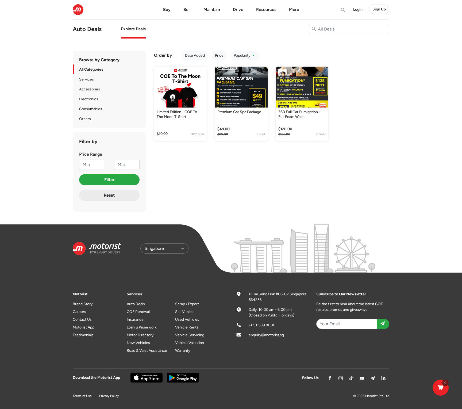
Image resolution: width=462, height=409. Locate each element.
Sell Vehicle (185, 311)
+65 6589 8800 (262, 325)
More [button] (294, 9)
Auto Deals (136, 304)
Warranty (182, 350)
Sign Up (379, 9)
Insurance (135, 319)
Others (85, 119)
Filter (109, 179)
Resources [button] (266, 9)
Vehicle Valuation (189, 343)
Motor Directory (140, 335)
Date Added (195, 55)
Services (86, 79)
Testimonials (83, 335)
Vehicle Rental (187, 327)
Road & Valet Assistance (147, 350)
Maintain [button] (211, 9)
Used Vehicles (187, 319)
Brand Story (83, 304)
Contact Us (82, 319)
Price (219, 55)
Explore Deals (133, 28)
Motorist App (83, 327)
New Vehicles (138, 343)
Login (358, 9)
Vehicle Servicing (189, 335)
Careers (79, 311)
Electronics (88, 99)
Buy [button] (167, 9)
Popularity (242, 55)
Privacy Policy (109, 396)
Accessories (89, 89)
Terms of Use (82, 396)
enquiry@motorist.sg (266, 335)
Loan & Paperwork (142, 327)
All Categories (91, 69)
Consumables (90, 109)
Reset (109, 195)
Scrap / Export (187, 304)
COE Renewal (138, 311)
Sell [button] (187, 9)
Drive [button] (238, 9)
